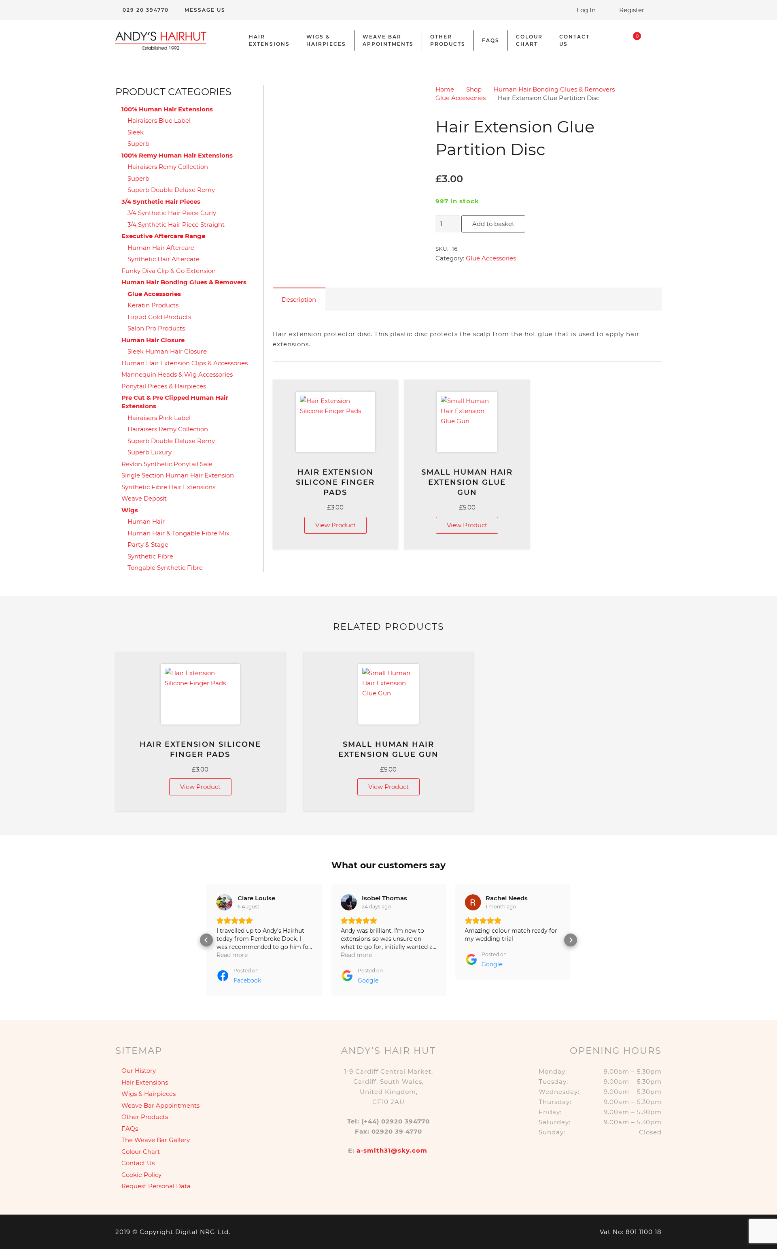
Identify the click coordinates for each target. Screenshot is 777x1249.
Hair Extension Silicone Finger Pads (335, 482)
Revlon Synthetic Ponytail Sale (166, 464)
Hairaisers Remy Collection (167, 167)
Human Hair (146, 521)
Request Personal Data (156, 1186)
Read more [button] (232, 955)
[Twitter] (656, 28)
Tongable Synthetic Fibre (165, 567)
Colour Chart (140, 1151)
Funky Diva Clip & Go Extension (168, 271)
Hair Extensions (144, 1082)
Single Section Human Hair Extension (177, 475)
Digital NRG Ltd (202, 1232)
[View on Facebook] (225, 902)
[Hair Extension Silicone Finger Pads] (335, 422)
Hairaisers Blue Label (159, 120)
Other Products (144, 1117)
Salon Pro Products (156, 328)
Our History (138, 1070)
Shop (474, 89)
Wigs (129, 510)
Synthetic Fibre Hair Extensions (168, 487)
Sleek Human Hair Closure (167, 351)
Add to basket (493, 224)
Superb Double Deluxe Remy (171, 190)
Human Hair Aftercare (160, 248)
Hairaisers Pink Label (159, 418)
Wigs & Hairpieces (148, 1094)
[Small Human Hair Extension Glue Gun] (467, 422)
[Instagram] (656, 53)
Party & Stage (147, 544)
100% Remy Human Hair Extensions (177, 155)
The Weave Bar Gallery (155, 1140)
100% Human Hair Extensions (167, 109)
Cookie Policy (141, 1175)
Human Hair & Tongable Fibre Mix (178, 533)
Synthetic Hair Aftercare (163, 259)
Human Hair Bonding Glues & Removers (554, 89)
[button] (206, 940)
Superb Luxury (149, 452)
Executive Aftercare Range (163, 236)
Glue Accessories (460, 98)
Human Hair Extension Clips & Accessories (184, 363)
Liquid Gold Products (159, 317)
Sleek (135, 132)
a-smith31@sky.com (392, 1150)
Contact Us (138, 1163)
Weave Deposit (144, 498)
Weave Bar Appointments (160, 1105)
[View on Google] (349, 902)
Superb (138, 143)
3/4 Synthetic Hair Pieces (160, 201)
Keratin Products (152, 305)
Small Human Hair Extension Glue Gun (467, 482)
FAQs (129, 1128)
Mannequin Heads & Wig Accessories (177, 374)
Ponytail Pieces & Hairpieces (163, 386)
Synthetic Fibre (150, 556)
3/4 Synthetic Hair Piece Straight (176, 224)
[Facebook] (656, 40)
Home (444, 89)
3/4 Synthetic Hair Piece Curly (171, 213)
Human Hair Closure (153, 340)
